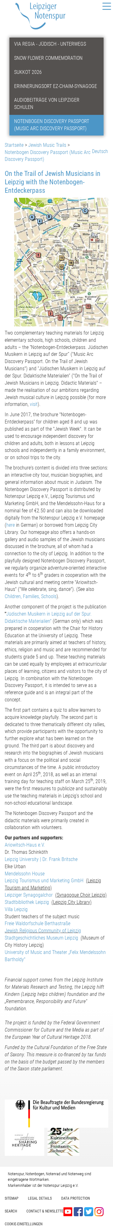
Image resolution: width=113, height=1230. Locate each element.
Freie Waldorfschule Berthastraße (37, 923)
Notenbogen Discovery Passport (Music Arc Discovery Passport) (51, 124)
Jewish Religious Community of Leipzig (43, 931)
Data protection (75, 1198)
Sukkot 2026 (28, 72)
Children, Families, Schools (30, 596)
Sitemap (12, 1198)
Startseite (14, 145)
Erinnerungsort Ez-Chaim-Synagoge (55, 86)
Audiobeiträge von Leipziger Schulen (46, 103)
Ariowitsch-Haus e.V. (25, 845)
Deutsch (100, 151)
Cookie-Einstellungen (23, 1224)
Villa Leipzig (16, 909)
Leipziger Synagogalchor (29, 895)
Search (11, 1211)
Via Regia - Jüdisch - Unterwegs (50, 44)
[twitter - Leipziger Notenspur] (89, 1211)
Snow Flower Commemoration (48, 58)
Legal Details (40, 1198)
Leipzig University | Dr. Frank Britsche (41, 859)
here (11, 525)
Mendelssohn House (25, 874)
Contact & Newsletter (45, 1211)
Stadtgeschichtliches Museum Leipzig (41, 938)
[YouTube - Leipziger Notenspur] (68, 1211)
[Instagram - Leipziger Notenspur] (99, 1211)
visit (34, 404)
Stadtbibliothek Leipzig (27, 902)
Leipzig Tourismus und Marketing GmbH (44, 881)
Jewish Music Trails (47, 145)
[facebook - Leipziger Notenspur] (79, 1211)
